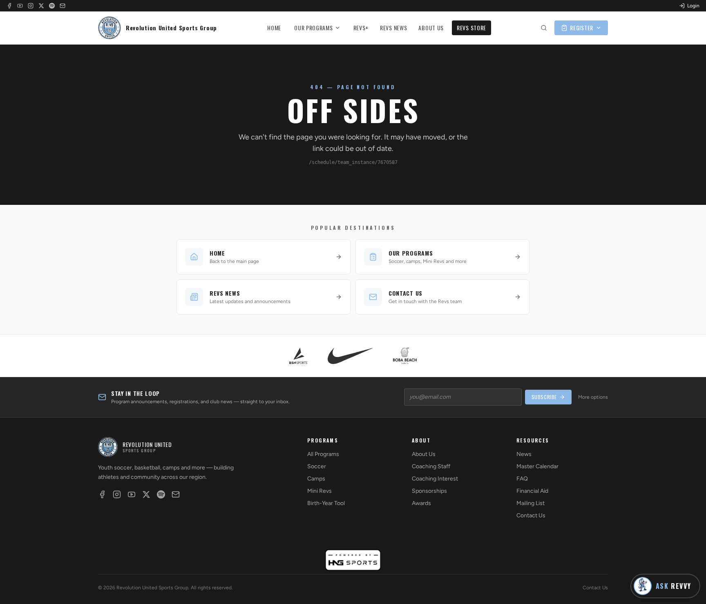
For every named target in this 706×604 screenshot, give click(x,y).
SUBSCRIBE (544, 396)
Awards (421, 503)
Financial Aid (532, 490)
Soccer (316, 466)
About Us (424, 454)
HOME (274, 27)
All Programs (323, 454)
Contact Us (530, 515)
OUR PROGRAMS (313, 27)
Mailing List (530, 503)
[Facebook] (9, 6)
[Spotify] (52, 6)
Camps (316, 478)
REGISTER (581, 27)
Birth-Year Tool (326, 503)
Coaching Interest (435, 478)
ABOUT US (431, 27)
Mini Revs (319, 490)
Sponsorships (429, 490)
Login (693, 6)
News (524, 454)
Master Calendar (537, 466)
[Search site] (543, 27)
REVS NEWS (393, 27)
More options (593, 397)
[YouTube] (20, 6)
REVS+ (361, 27)
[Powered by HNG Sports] (353, 560)
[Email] (62, 6)
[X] (41, 6)
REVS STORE (471, 27)
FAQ (522, 478)
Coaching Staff (431, 466)
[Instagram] (31, 6)
